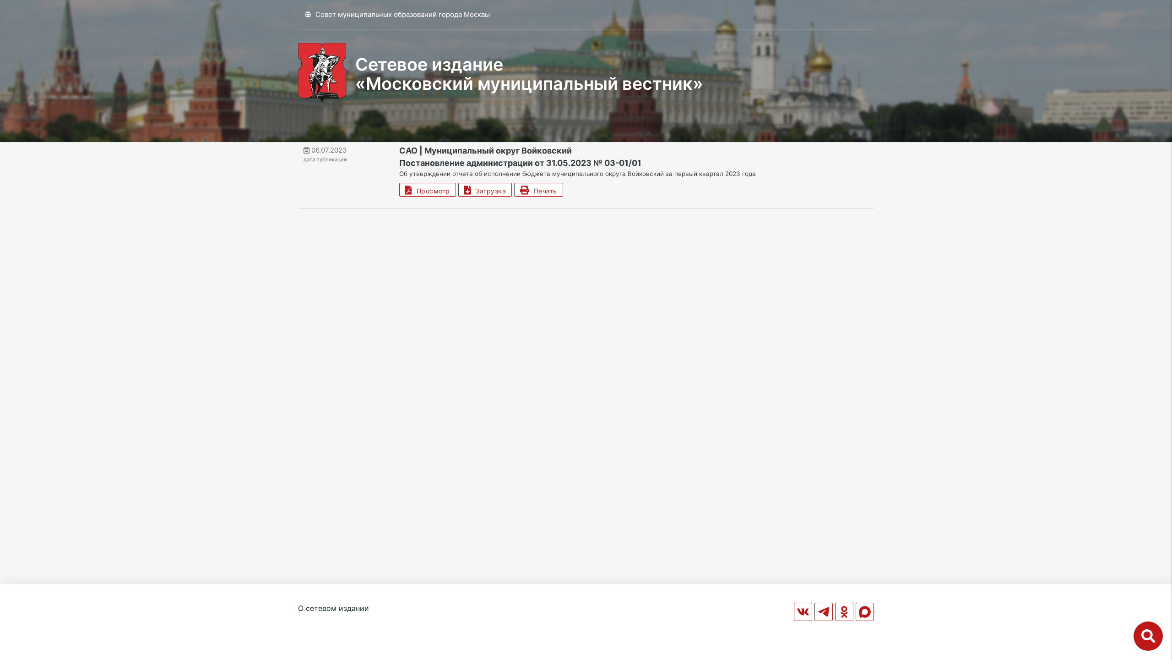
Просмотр (431, 191)
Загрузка (488, 191)
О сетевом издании (333, 608)
